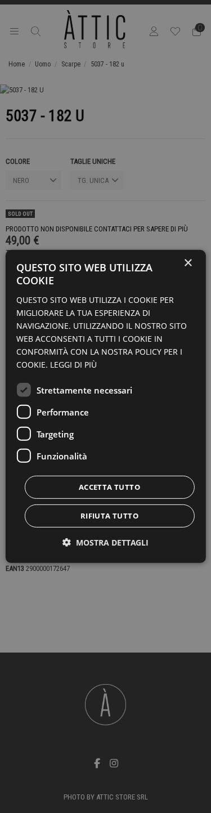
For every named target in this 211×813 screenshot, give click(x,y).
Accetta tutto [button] (109, 487)
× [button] (187, 263)
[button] (105, 542)
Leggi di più (73, 364)
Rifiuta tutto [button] (109, 516)
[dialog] (105, 406)
